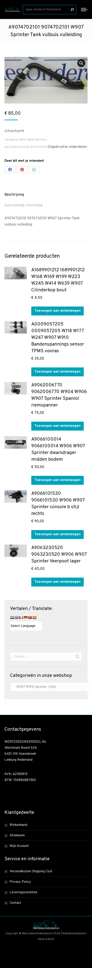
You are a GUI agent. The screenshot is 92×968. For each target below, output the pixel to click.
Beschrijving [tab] (14, 195)
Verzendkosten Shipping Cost (31, 871)
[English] (17, 617)
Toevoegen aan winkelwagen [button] (57, 311)
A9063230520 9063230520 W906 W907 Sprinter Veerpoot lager (59, 554)
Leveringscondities (24, 892)
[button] (81, 63)
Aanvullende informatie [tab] (23, 205)
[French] (21, 617)
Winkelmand (18, 825)
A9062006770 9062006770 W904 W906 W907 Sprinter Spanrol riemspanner (59, 395)
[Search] (72, 9)
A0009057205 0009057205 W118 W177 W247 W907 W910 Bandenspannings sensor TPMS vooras (57, 337)
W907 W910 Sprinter (32, 140)
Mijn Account (19, 846)
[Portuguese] (30, 617)
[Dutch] (12, 617)
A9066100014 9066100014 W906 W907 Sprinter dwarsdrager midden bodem (58, 449)
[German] (25, 617)
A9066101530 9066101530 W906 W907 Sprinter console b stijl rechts (58, 504)
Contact (15, 903)
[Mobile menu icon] (84, 9)
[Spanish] (34, 617)
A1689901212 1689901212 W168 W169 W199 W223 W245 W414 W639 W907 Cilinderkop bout (58, 280)
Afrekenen (17, 835)
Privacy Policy (20, 882)
